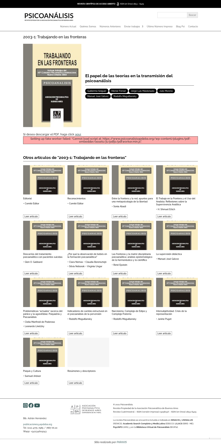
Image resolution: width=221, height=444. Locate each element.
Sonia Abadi (119, 206)
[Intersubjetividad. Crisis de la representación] (177, 292)
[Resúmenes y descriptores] (88, 352)
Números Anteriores (110, 26)
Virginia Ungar (94, 266)
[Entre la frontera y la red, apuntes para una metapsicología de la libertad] (133, 179)
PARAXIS (122, 442)
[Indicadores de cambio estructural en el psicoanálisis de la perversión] (88, 292)
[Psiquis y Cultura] (44, 352)
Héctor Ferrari (118, 91)
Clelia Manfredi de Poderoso (40, 322)
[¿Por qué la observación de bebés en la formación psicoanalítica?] (88, 235)
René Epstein (120, 265)
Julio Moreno (166, 91)
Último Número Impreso (159, 26)
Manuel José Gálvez (98, 96)
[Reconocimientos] (88, 179)
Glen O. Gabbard (33, 262)
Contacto (193, 26)
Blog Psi (180, 26)
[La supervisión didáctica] (177, 235)
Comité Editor (32, 203)
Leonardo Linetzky (34, 326)
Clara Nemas (76, 262)
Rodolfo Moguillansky (125, 96)
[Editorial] (44, 179)
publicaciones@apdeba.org (37, 424)
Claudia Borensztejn (95, 262)
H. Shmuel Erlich (166, 209)
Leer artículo (31, 216)
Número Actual (68, 26)
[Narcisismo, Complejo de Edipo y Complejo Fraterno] (133, 292)
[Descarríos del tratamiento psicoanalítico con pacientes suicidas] (44, 235)
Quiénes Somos (88, 26)
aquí (78, 134)
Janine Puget (164, 319)
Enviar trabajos (132, 26)
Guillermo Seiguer (96, 91)
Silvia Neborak (77, 266)
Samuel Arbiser (33, 376)
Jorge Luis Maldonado (142, 91)
